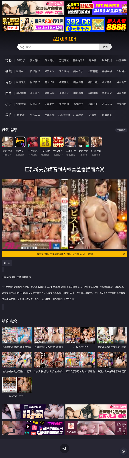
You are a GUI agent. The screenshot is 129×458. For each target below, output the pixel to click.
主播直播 (107, 71)
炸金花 (92, 60)
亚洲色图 (35, 93)
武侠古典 (64, 104)
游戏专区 (64, 60)
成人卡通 (50, 82)
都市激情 (21, 104)
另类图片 (121, 93)
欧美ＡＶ (50, 71)
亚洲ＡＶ (21, 71)
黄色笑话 (107, 104)
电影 (8, 82)
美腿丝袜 (78, 93)
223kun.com (64, 39)
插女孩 (21, 115)
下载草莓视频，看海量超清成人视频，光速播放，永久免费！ (64, 253)
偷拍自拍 (35, 82)
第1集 (7, 263)
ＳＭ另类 (121, 71)
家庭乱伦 (35, 104)
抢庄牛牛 (121, 60)
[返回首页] (123, 451)
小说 (8, 104)
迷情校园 (78, 104)
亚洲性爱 (21, 82)
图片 (8, 93)
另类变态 (121, 82)
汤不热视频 (64, 115)
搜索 (105, 47)
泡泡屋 (92, 115)
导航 (8, 115)
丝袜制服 (93, 71)
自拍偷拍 (35, 71)
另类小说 (93, 104)
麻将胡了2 (78, 60)
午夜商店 (35, 115)
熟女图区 (107, 93)
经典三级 (93, 82)
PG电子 (21, 60)
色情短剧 (107, 115)
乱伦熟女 (107, 82)
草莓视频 (50, 115)
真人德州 (35, 60)
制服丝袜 (78, 82)
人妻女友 (50, 104)
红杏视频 (78, 115)
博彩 (8, 60)
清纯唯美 (93, 93)
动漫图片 (64, 93)
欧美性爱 (64, 82)
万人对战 (50, 60)
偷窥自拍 (21, 93)
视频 (8, 71)
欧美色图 (50, 93)
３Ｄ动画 (64, 71)
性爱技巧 (121, 104)
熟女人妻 (78, 71)
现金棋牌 (107, 60)
